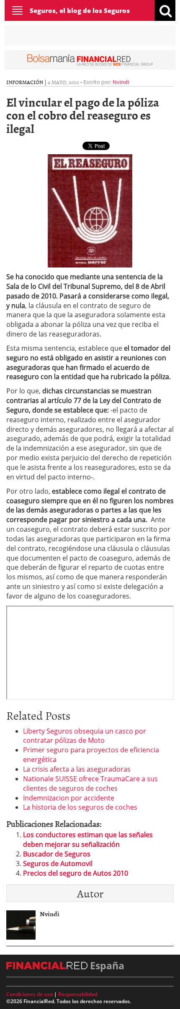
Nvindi (121, 82)
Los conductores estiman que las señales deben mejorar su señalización (88, 839)
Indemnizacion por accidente (68, 798)
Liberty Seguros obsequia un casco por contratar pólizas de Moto (84, 735)
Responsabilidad (77, 994)
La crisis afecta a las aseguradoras (77, 769)
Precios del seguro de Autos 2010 (75, 873)
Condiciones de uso (29, 994)
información (24, 82)
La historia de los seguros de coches (80, 807)
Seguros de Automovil (58, 863)
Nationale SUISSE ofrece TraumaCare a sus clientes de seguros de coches (90, 783)
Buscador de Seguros (56, 854)
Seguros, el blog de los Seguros (80, 10)
